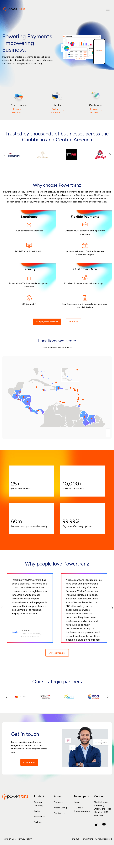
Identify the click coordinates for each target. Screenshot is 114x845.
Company (58, 802)
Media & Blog (60, 807)
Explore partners (94, 111)
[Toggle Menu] (108, 9)
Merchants (39, 816)
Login (77, 802)
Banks (37, 811)
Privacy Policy (25, 839)
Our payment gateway (47, 321)
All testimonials (57, 653)
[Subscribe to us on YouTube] (104, 824)
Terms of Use (9, 839)
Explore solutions (17, 111)
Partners (38, 822)
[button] (110, 155)
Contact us (29, 762)
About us (73, 321)
